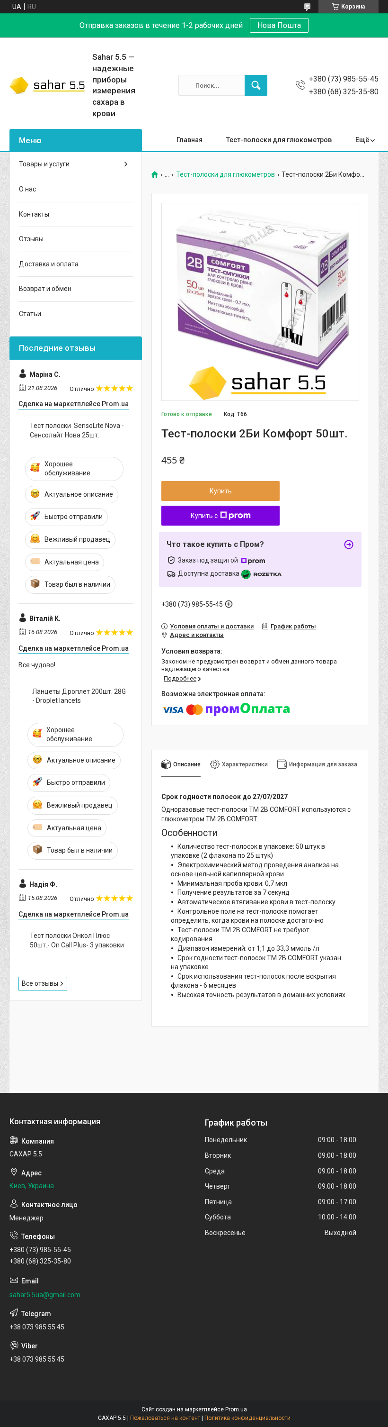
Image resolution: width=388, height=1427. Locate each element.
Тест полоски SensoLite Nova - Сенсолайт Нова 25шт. (77, 430)
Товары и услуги (44, 164)
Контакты (34, 214)
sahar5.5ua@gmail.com (44, 1295)
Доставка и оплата (49, 264)
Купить (221, 491)
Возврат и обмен (45, 288)
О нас (27, 189)
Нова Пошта (279, 25)
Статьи (30, 314)
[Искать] (256, 85)
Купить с (204, 515)
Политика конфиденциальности (247, 1418)
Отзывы (31, 239)
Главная (189, 140)
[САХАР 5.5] (47, 85)
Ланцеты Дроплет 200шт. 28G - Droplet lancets (79, 696)
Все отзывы (40, 983)
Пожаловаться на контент (165, 1418)
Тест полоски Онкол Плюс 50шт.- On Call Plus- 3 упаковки (77, 940)
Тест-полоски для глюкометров (279, 140)
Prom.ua (236, 1409)
